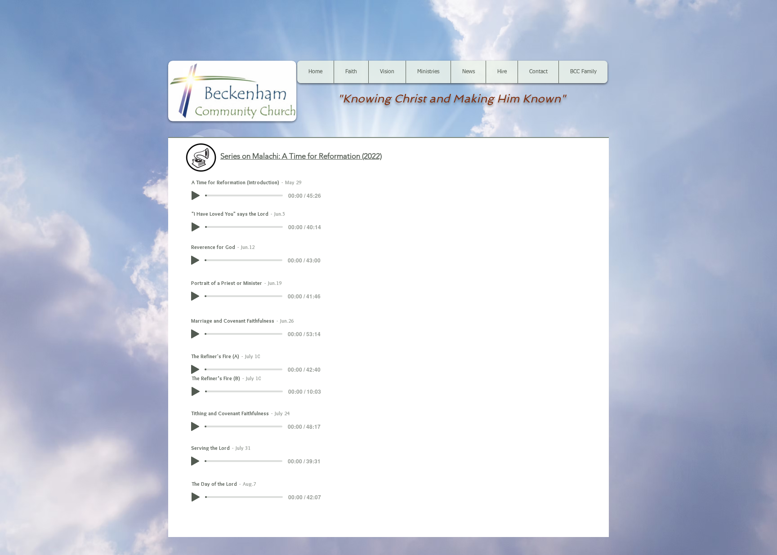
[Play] (196, 195)
